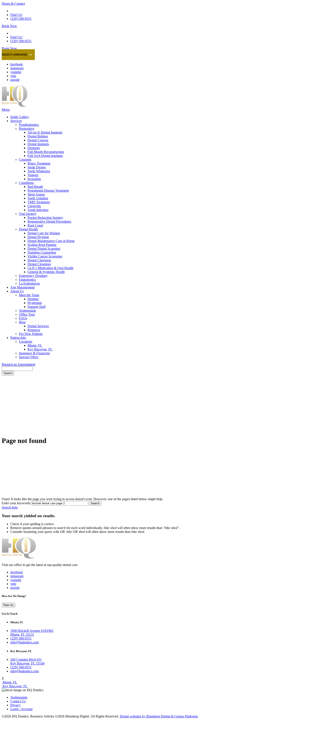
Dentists (33, 299)
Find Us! (16, 15)
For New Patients (31, 334)
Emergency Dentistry (33, 276)
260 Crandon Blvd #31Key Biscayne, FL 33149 (27, 661)
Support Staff (37, 306)
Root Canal (35, 225)
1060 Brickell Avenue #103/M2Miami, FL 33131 (31, 632)
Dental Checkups (39, 260)
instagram (16, 68)
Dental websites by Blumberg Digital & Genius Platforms (159, 716)
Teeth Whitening (39, 171)
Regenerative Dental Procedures (49, 221)
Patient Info (18, 337)
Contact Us (18, 701)
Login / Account (21, 709)
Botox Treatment (39, 163)
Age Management (22, 287)
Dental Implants (38, 144)
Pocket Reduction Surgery (45, 217)
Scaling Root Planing (42, 245)
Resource (34, 330)
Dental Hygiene (38, 237)
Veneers (33, 175)
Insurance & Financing (34, 353)
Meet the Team (29, 295)
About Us (17, 291)
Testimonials (27, 310)
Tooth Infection (38, 210)
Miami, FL (35, 345)
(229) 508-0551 (21, 18)
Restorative (26, 128)
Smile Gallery (19, 117)
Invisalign (34, 179)
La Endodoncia (29, 283)
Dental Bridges (38, 136)
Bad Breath (35, 186)
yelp (13, 76)
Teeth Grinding (38, 198)
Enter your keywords (16, 503)
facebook (16, 64)
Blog (22, 322)
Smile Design (37, 167)
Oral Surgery (28, 214)
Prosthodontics (29, 124)
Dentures (34, 148)
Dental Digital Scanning (44, 248)
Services (16, 121)
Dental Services (38, 326)
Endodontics (27, 279)
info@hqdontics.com (24, 642)
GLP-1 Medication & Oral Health (50, 268)
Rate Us (8, 605)
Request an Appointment (18, 364)
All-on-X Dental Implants (45, 132)
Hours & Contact (13, 3)
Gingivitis (34, 206)
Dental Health (28, 229)
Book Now (9, 26)
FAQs (23, 318)
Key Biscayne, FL (40, 349)
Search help (10, 507)
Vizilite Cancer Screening (45, 256)
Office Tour (27, 314)
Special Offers (28, 357)
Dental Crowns (38, 140)
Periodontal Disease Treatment (48, 190)
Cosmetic (25, 159)
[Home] (15, 106)
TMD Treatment (39, 202)
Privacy (15, 705)
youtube (15, 72)
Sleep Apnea (36, 194)
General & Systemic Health (46, 272)
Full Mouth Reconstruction (46, 152)
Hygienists (35, 303)
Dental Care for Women (44, 233)
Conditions (26, 183)
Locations (25, 341)
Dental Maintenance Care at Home (51, 241)
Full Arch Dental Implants (45, 155)
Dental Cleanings (39, 264)
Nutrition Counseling (42, 252)
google (15, 80)
